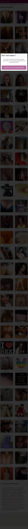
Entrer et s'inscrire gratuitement (14, 67)
